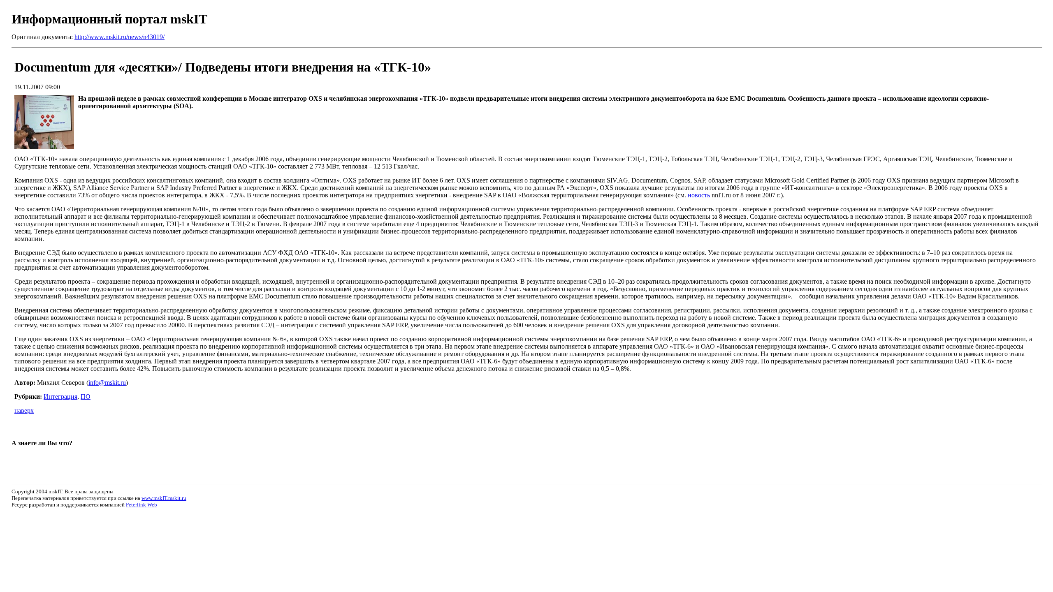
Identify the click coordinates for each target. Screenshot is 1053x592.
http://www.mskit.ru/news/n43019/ (119, 36)
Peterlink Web (141, 505)
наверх (24, 410)
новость (699, 195)
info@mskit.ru (107, 382)
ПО (85, 396)
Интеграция (60, 396)
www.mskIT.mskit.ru (163, 498)
